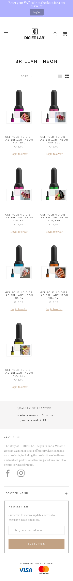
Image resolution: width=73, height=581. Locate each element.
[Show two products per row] (67, 76)
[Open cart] (64, 34)
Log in (37, 12)
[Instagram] (21, 473)
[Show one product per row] (60, 76)
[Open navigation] (6, 33)
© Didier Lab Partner (36, 563)
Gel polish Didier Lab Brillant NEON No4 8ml (54, 295)
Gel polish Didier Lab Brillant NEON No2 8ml (18, 372)
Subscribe (36, 544)
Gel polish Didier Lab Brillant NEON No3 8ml (18, 217)
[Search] (55, 33)
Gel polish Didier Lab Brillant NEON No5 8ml (18, 295)
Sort (25, 76)
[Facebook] (7, 473)
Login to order (19, 154)
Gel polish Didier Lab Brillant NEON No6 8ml (54, 139)
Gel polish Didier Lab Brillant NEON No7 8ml (18, 139)
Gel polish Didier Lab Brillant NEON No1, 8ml (54, 217)
